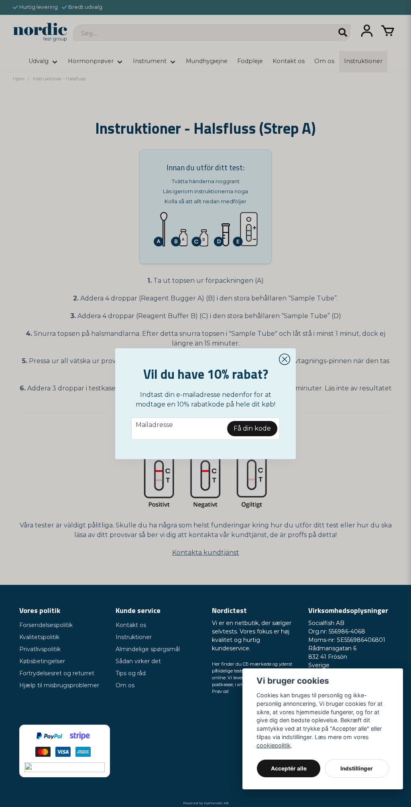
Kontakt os (131, 625)
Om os (125, 685)
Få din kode (252, 428)
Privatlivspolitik (40, 649)
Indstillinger (356, 768)
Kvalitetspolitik (39, 637)
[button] (284, 359)
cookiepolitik (273, 745)
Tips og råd (131, 673)
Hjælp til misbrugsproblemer (59, 685)
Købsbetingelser (42, 661)
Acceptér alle (289, 768)
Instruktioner (134, 637)
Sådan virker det (138, 661)
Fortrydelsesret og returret (56, 673)
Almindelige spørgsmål (148, 649)
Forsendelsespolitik (46, 625)
